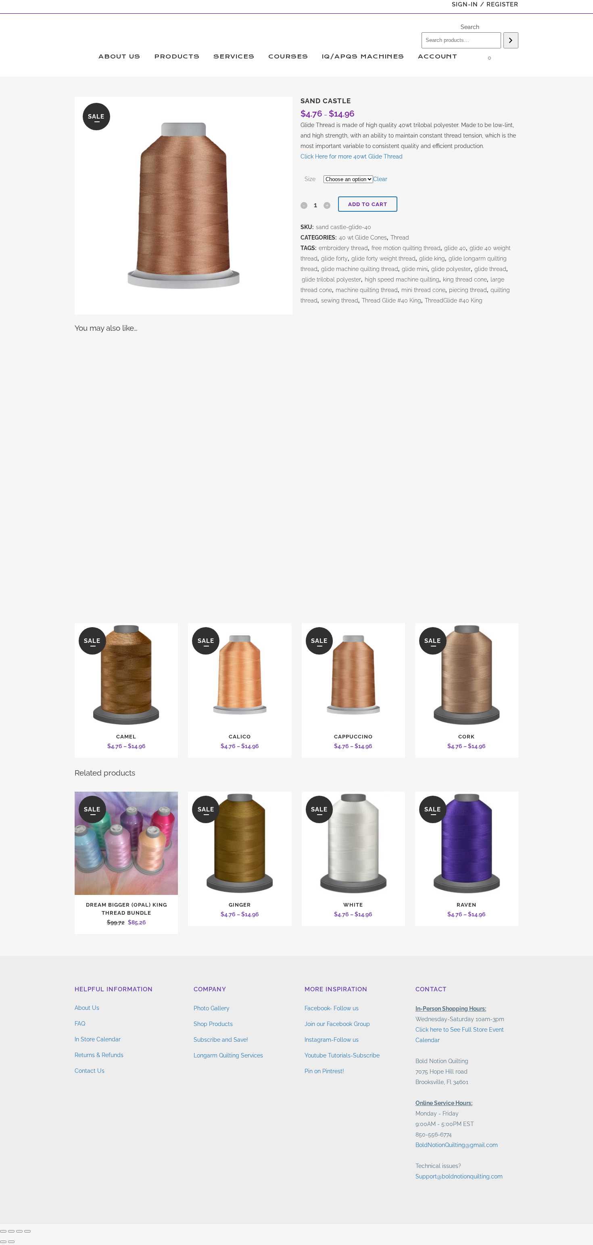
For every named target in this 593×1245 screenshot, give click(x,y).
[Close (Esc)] (27, 1231)
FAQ (80, 1023)
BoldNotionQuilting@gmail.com (457, 1145)
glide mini (415, 269)
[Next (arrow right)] (11, 1242)
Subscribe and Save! (221, 1039)
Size (310, 179)
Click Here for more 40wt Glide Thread (352, 156)
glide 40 (455, 248)
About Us (87, 1008)
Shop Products (213, 1024)
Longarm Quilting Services (228, 1055)
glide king (432, 258)
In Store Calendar (98, 1039)
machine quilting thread (367, 290)
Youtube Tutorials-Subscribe (342, 1055)
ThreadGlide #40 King (453, 300)
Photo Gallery (212, 1008)
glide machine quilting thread (359, 269)
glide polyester (451, 269)
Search (470, 27)
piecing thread (468, 290)
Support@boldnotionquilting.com (459, 1176)
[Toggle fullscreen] (11, 1231)
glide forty (334, 258)
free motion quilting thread (406, 248)
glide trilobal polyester (331, 279)
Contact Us (89, 1071)
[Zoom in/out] (3, 1231)
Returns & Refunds (99, 1055)
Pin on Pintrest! (324, 1071)
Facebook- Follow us (332, 1008)
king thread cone (465, 279)
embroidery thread (343, 248)
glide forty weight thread (383, 258)
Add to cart (367, 204)
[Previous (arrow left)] (3, 1242)
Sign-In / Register (485, 4)
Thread (399, 237)
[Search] (510, 40)
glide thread (490, 269)
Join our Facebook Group (337, 1024)
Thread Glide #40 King (391, 300)
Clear (380, 179)
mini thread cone (423, 290)
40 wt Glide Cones (363, 237)
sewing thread (339, 300)
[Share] (19, 1231)
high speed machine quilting (402, 279)
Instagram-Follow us (332, 1039)
